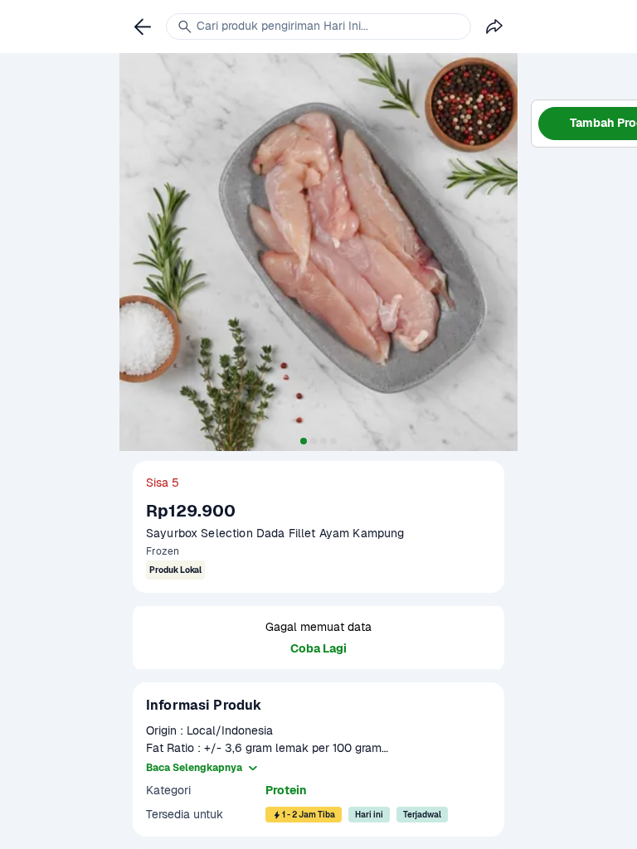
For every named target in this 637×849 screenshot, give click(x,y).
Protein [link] (286, 790)
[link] (143, 26)
